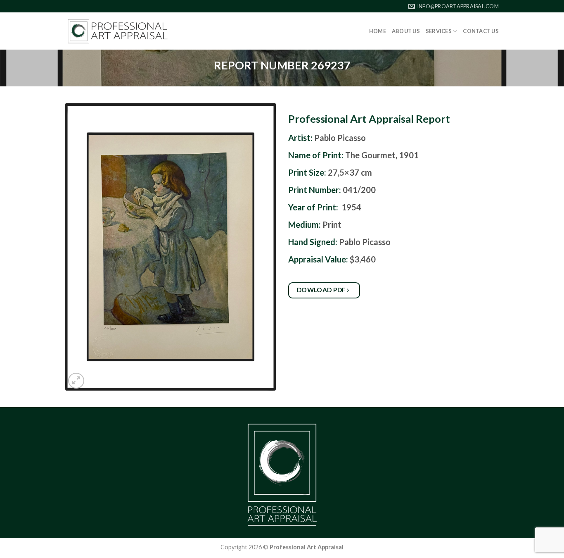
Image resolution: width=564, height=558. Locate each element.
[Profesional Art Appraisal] (117, 31)
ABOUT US (406, 31)
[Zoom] (76, 381)
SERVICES (439, 31)
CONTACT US (481, 31)
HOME (377, 31)
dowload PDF (322, 289)
